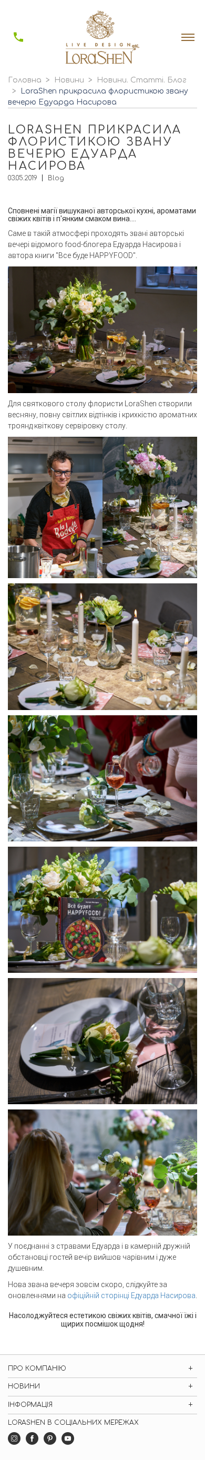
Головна (25, 80)
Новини (69, 80)
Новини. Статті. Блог (142, 80)
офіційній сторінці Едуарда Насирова (131, 1295)
